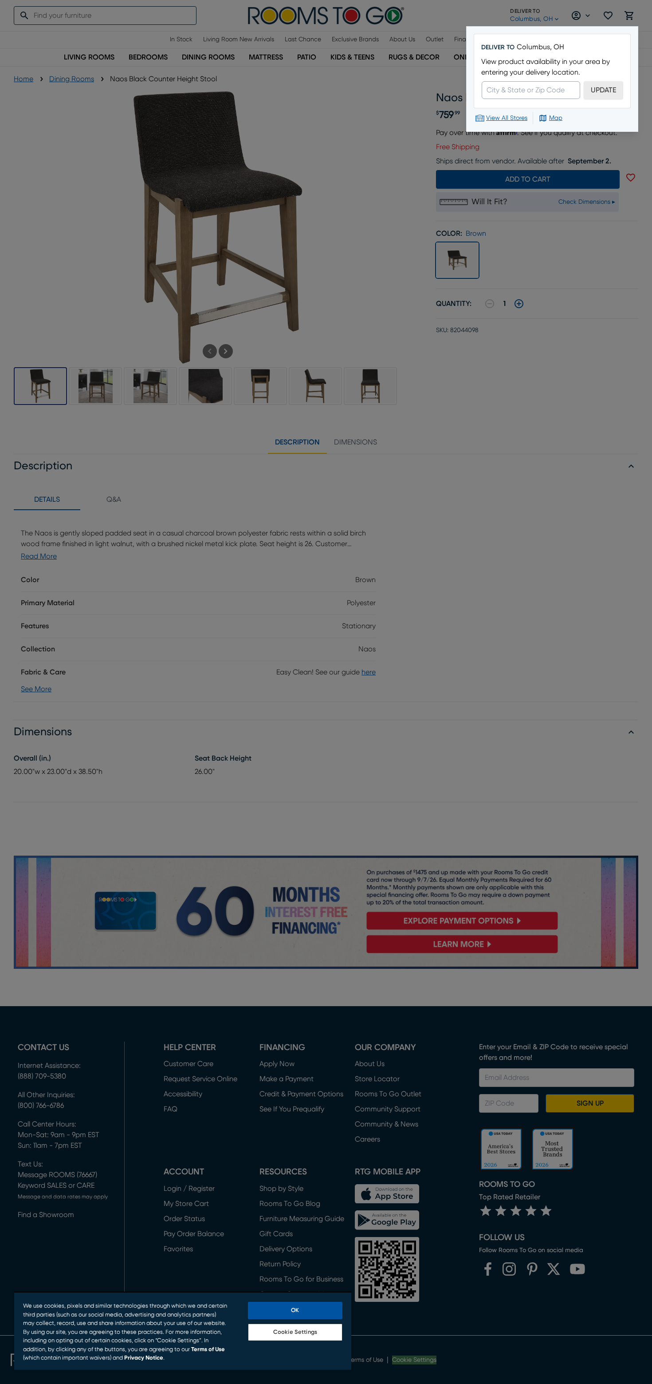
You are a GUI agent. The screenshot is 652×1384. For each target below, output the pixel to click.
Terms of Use (208, 1349)
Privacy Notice (143, 1358)
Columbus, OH (540, 47)
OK (295, 1310)
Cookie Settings (295, 1332)
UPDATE (603, 90)
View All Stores (506, 118)
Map (555, 118)
